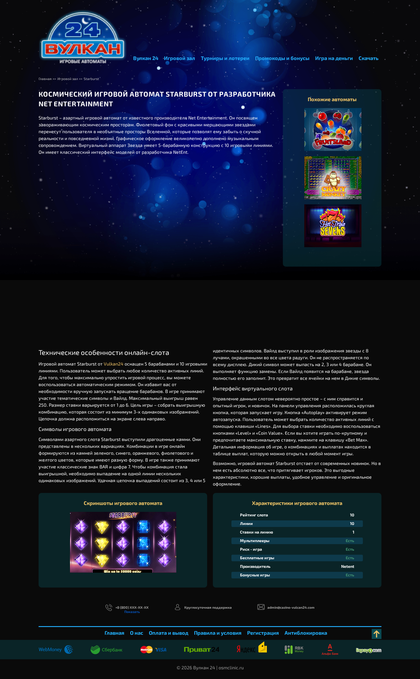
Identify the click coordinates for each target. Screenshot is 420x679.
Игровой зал (179, 58)
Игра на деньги (334, 58)
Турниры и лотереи (225, 58)
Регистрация (263, 633)
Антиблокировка (306, 633)
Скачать (369, 58)
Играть (333, 135)
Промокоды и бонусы (282, 58)
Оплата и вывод (168, 633)
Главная (114, 633)
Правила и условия (217, 633)
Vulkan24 (113, 363)
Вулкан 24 (145, 58)
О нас (136, 633)
